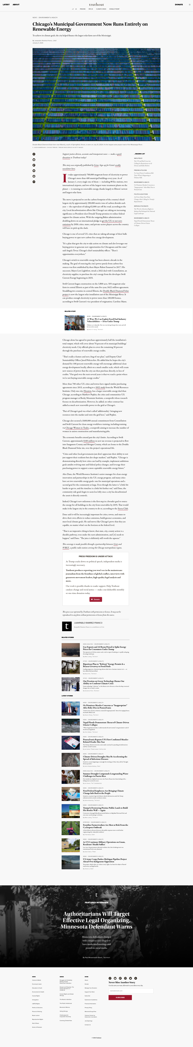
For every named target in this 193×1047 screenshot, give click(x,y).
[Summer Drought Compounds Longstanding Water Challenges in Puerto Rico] (71, 777)
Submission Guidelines (91, 1000)
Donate (179, 4)
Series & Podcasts (37, 1027)
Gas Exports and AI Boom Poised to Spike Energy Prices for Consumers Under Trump (104, 648)
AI (76, 9)
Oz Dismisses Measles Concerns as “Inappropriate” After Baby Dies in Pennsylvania (144, 187)
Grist (96, 165)
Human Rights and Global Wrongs (66, 994)
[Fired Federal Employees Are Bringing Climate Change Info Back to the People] (71, 794)
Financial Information (90, 1004)
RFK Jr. (91, 9)
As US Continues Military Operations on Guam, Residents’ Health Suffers (104, 843)
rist (55, 41)
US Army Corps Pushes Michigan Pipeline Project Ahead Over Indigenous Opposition (105, 860)
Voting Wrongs (64, 1011)
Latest (6, 4)
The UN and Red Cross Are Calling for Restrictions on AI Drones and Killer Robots (143, 163)
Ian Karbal (87, 749)
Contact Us (88, 1025)
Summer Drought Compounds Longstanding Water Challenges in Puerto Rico (105, 775)
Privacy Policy (88, 1008)
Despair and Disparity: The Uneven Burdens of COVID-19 (67, 988)
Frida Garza (88, 835)
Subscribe (87, 996)
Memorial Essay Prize (90, 1011)
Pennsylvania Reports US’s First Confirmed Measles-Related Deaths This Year (106, 740)
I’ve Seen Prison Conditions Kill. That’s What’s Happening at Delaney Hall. (144, 175)
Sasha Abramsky (89, 800)
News (35, 17)
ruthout (100, 329)
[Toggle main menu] (188, 4)
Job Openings (88, 1021)
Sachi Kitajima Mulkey (90, 766)
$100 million (89, 441)
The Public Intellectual (66, 1003)
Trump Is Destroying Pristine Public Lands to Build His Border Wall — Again (105, 809)
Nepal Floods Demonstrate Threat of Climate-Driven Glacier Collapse (144, 223)
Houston (87, 391)
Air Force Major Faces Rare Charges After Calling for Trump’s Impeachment (144, 199)
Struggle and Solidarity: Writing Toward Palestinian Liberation (66, 981)
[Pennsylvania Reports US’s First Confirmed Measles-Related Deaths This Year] (71, 743)
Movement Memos (65, 1007)
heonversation (96, 783)
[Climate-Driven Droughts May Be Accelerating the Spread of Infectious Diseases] (71, 760)
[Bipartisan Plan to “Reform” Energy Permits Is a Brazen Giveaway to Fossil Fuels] (71, 667)
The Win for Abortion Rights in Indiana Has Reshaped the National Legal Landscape (144, 211)
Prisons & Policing (37, 1011)
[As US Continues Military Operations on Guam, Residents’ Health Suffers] (71, 845)
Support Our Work (89, 992)
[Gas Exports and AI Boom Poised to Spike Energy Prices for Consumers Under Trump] (71, 650)
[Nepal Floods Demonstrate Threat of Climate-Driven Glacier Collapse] (71, 726)
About (16, 4)
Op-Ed (88, 316)
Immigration (35, 1000)
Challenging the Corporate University (65, 1016)
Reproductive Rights (37, 1019)
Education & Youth (37, 988)
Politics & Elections (37, 1008)
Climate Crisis (101, 9)
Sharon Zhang (88, 715)
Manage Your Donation (91, 988)
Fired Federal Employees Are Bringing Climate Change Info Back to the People (103, 792)
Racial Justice (36, 1015)
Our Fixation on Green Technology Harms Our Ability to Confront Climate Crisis (103, 682)
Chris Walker (88, 732)
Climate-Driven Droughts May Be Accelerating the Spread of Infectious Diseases (105, 758)
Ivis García (87, 783)
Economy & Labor (37, 984)
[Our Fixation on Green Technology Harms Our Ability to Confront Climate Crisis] (71, 684)
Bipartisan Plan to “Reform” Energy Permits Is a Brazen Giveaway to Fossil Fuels (104, 665)
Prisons (82, 9)
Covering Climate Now (66, 1020)
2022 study (100, 387)
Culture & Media (36, 980)
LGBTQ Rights (36, 1004)
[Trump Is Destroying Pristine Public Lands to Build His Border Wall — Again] (71, 811)
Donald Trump (114, 9)
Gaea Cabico (88, 852)
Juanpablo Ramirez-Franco (43, 41)
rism (94, 851)
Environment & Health (48, 17)
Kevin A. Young (93, 329)
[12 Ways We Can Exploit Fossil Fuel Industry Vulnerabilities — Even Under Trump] (75, 322)
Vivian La (87, 869)
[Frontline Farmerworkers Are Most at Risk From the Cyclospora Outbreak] (71, 828)
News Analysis (88, 644)
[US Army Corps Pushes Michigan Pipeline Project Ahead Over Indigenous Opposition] (71, 862)
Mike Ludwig (88, 656)
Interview (86, 822)
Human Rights (36, 996)
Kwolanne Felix (89, 691)
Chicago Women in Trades (77, 428)
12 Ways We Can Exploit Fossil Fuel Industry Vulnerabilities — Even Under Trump (106, 320)
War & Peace (35, 1023)
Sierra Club (123, 508)
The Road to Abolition (65, 999)
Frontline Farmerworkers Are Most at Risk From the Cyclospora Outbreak (105, 826)
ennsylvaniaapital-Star (98, 749)
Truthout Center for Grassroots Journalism (91, 1016)
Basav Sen (87, 674)
